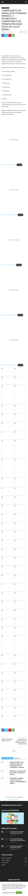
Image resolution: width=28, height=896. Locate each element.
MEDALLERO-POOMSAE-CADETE (8, 164)
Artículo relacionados (7, 758)
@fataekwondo (14, 799)
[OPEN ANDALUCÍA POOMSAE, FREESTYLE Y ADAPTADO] (5, 833)
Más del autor (17, 758)
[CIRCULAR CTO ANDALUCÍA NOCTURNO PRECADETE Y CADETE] (5, 772)
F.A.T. (4, 32)
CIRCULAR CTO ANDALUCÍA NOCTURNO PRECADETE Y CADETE (18, 772)
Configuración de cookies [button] (8, 892)
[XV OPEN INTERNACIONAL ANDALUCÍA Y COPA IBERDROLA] (5, 841)
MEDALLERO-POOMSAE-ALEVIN (8, 264)
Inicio (2, 5)
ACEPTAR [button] (19, 892)
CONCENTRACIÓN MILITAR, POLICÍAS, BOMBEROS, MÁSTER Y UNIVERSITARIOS (21, 742)
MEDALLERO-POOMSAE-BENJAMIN (9, 315)
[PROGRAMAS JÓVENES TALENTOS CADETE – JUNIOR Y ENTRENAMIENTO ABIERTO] (5, 780)
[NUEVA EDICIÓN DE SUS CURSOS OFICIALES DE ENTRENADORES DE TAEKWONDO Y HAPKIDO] (5, 764)
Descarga (19, 164)
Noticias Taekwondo (9, 5)
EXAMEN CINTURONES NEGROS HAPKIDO (7, 740)
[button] (26, 2)
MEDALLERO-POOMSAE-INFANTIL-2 (9, 214)
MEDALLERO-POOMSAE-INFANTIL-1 (9, 365)
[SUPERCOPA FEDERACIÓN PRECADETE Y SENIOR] (5, 848)
